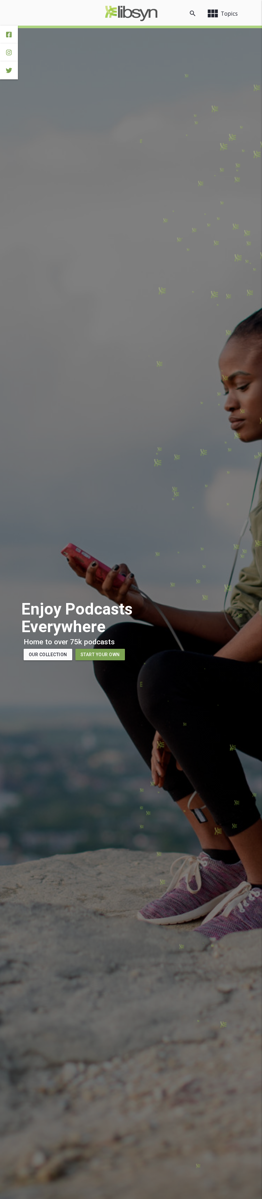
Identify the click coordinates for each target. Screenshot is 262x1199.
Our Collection (48, 654)
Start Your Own (100, 654)
